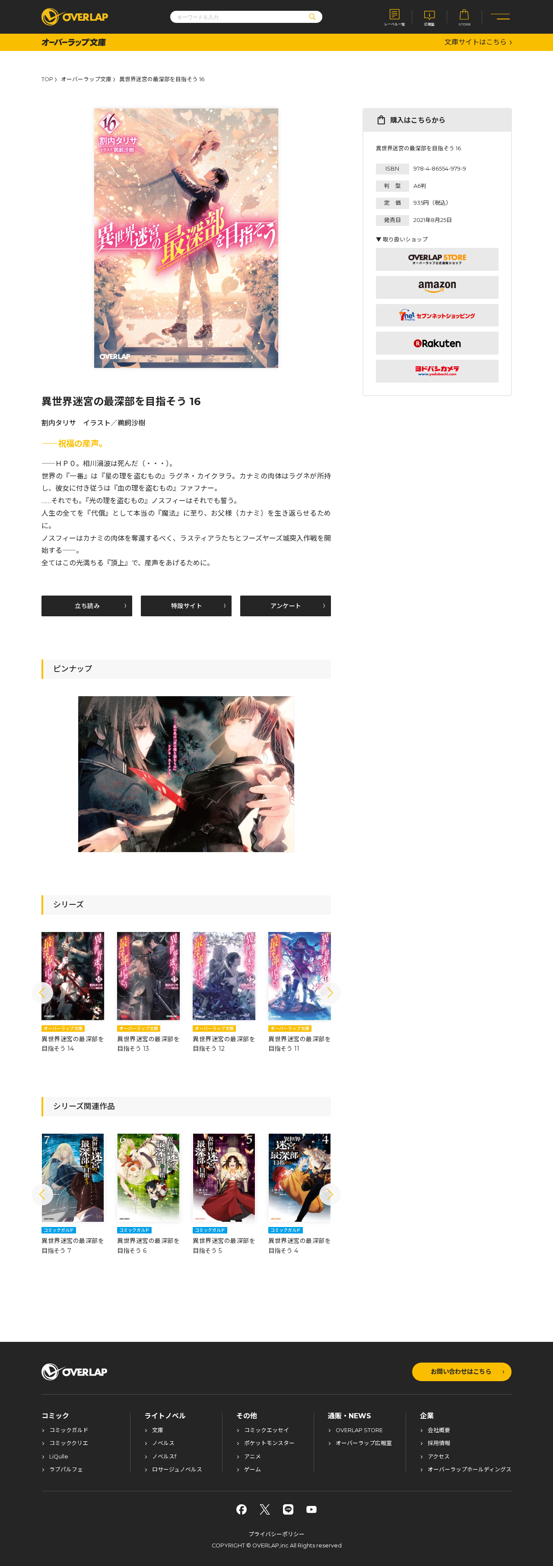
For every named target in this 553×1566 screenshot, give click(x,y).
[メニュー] (500, 17)
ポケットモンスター (269, 1443)
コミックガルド (69, 1430)
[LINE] (288, 1509)
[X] (265, 1509)
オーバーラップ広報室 (364, 1443)
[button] (42, 993)
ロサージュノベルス (177, 1470)
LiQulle (58, 1457)
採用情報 (439, 1443)
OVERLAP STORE (359, 1430)
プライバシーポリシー (276, 1534)
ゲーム (252, 1470)
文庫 (157, 1430)
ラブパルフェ (66, 1470)
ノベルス (163, 1443)
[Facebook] (241, 1509)
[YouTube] (311, 1509)
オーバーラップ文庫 (86, 79)
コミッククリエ (68, 1443)
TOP (47, 79)
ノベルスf (164, 1457)
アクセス (439, 1457)
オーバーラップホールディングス (470, 1470)
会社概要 (439, 1430)
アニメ (252, 1457)
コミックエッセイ (266, 1430)
